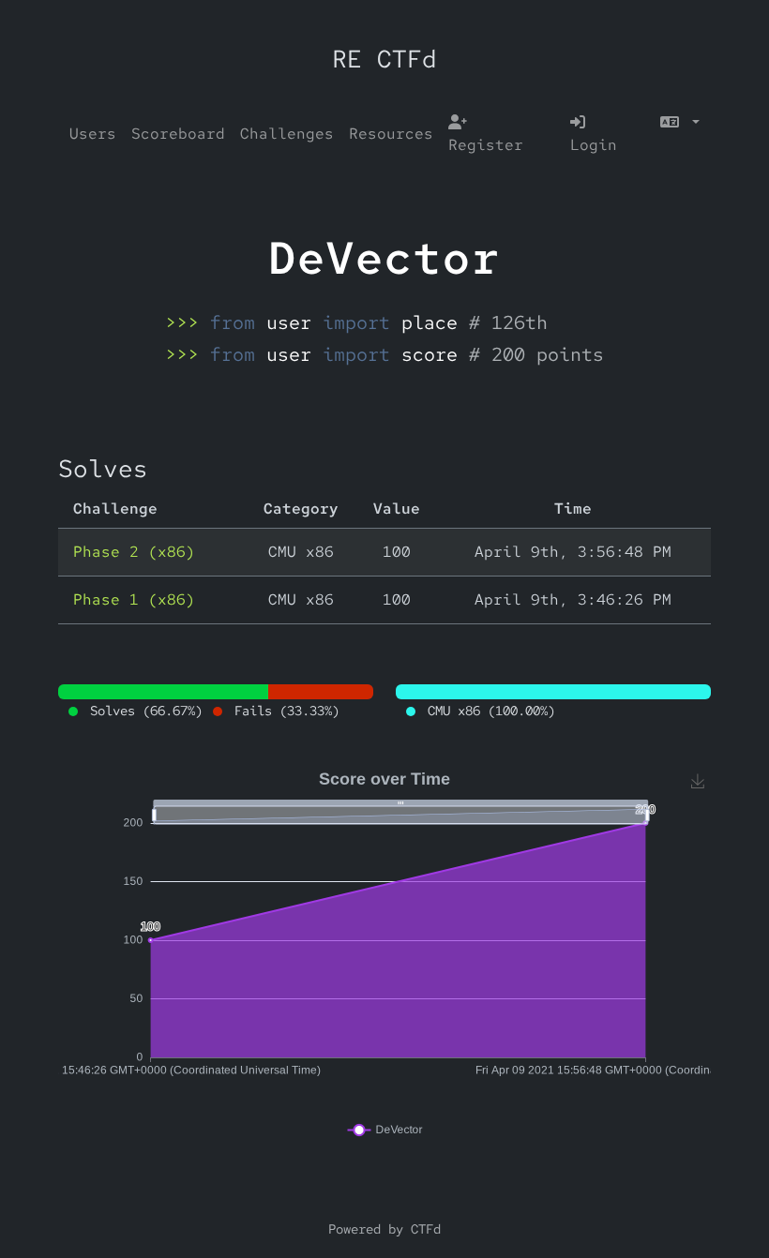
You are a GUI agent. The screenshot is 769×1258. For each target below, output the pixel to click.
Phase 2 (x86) (134, 552)
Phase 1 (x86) (134, 599)
